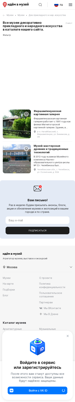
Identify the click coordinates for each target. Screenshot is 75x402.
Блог (5, 295)
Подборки (9, 289)
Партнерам (46, 302)
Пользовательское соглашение (50, 294)
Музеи (10, 15)
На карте (8, 283)
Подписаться (37, 230)
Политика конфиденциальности (52, 285)
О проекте (45, 277)
